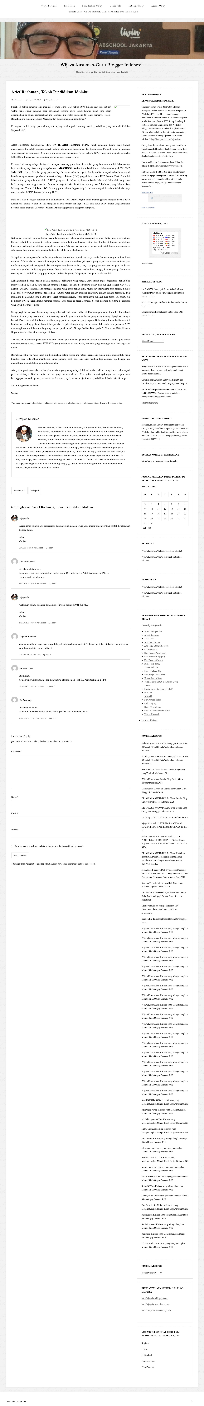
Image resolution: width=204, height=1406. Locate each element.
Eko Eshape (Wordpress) (155, 652)
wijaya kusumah (49, 5)
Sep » (150, 527)
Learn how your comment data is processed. (73, 863)
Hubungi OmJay (136, 5)
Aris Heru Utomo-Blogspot (156, 645)
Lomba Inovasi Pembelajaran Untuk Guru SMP (162, 311)
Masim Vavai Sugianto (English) (158, 688)
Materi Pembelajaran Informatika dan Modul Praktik (164, 302)
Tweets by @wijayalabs (152, 625)
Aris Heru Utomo (152, 642)
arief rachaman (60, 402)
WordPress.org (148, 1366)
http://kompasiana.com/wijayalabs (166, 139)
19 (165, 513)
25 (158, 518)
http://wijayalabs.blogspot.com (155, 1298)
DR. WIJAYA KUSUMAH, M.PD (157, 798)
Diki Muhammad (27, 561)
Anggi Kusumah (151, 634)
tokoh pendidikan (91, 402)
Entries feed (147, 1354)
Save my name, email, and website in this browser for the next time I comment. (49, 845)
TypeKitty (146, 817)
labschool (72, 402)
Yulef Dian (149, 638)
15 (185, 508)
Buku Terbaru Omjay (92, 5)
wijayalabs (24, 518)
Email (14, 813)
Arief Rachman (20, 144)
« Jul (144, 527)
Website (14, 829)
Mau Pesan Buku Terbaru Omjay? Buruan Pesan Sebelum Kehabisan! (164, 896)
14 (178, 508)
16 (145, 513)
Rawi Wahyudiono (152, 706)
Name (14, 796)
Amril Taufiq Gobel (153, 631)
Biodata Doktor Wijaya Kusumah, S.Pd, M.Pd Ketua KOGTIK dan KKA (103, 11)
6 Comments (18, 99)
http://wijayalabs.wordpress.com (168, 165)
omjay (80, 402)
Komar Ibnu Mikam (153, 678)
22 (185, 513)
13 (172, 508)
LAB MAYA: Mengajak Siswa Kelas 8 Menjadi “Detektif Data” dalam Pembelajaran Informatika (164, 747)
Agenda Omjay (158, 5)
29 (185, 518)
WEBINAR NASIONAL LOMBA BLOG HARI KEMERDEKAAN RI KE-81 (165, 827)
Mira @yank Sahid (152, 699)
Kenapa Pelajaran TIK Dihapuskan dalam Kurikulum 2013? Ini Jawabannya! (160, 909)
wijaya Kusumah (149, 823)
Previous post (19, 490)
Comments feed (148, 1360)
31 (152, 523)
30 (145, 523)
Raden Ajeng (150, 703)
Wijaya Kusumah (52, 99)
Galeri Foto (115, 5)
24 (152, 518)
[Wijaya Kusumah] (165, 198)
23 (145, 518)
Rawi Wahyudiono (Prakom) (157, 710)
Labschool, (17, 157)
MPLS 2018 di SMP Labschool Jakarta (171, 817)
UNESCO (48, 343)
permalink (117, 402)
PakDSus (146, 1138)
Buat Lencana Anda (148, 208)
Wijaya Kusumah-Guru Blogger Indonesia (102, 64)
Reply (50, 548)
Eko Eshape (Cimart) (153, 660)
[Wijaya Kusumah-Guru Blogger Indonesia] (102, 40)
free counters (147, 263)
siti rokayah (147, 756)
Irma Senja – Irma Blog (154, 674)
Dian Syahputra (148, 905)
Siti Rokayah (147, 1224)
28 (178, 518)
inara (144, 918)
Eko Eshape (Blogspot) (154, 656)
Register (145, 1343)
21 (178, 513)
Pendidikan (69, 5)
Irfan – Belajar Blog (153, 670)
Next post (35, 490)
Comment (16, 751)
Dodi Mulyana (150, 649)
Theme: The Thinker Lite (16, 1401)
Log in (144, 1348)
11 (158, 508)
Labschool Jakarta (149, 720)
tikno (144, 882)
